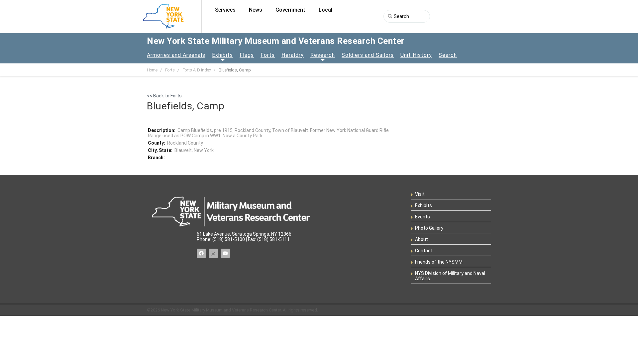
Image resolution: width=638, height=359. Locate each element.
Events (422, 216)
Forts (268, 55)
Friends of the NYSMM (439, 262)
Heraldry (292, 55)
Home (152, 69)
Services (225, 10)
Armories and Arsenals (176, 55)
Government (290, 10)
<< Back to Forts (164, 95)
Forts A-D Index (196, 69)
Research (322, 55)
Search (448, 55)
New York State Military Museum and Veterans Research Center (276, 41)
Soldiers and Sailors (368, 55)
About (421, 239)
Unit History (416, 55)
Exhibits (222, 55)
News (255, 10)
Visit (420, 194)
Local (325, 10)
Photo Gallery (429, 228)
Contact (424, 250)
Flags (247, 55)
